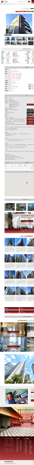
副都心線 (26, 449)
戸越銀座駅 (17, 74)
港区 (17, 440)
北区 (20, 449)
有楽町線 (26, 448)
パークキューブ (12, 440)
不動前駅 (17, 73)
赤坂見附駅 (30, 447)
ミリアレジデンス (7, 449)
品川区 (15, 71)
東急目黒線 (13, 73)
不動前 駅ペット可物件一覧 (7, 312)
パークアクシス (7, 440)
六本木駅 (30, 448)
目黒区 (21, 446)
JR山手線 (13, 78)
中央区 (21, 440)
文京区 (21, 441)
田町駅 (30, 441)
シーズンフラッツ (7, 448)
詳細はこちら (13, 346)
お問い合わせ (27, 221)
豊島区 (17, 448)
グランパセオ (11, 449)
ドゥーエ (11, 448)
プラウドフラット (12, 446)
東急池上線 (13, 74)
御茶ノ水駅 (30, 442)
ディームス (11, 442)
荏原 (16, 71)
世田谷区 (18, 447)
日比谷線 (26, 446)
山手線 (25, 440)
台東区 (17, 442)
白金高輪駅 (30, 453)
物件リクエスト (31, 104)
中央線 (25, 442)
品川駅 (30, 440)
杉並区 (17, 449)
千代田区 (18, 441)
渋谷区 (21, 442)
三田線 (25, 453)
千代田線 (26, 447)
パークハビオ (6, 441)
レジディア (6, 442)
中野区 (21, 448)
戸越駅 (16, 77)
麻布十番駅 (30, 446)
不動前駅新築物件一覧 (7, 308)
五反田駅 (16, 78)
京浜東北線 (26, 441)
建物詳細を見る (7, 162)
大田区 (21, 447)
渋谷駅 (30, 449)
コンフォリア (11, 441)
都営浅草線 (13, 77)
